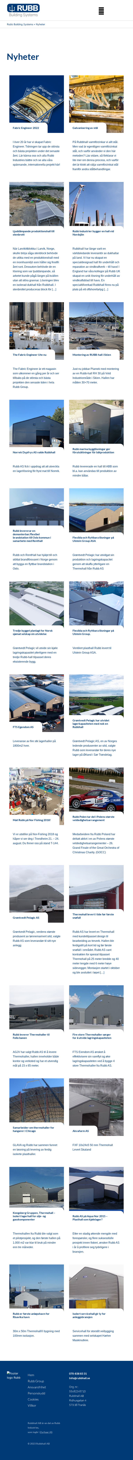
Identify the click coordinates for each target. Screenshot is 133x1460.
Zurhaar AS (46, 1432)
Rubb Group (36, 1381)
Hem (31, 1375)
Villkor (32, 1405)
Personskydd (36, 1393)
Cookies (33, 1399)
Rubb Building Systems (20, 24)
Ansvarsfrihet (37, 1387)
